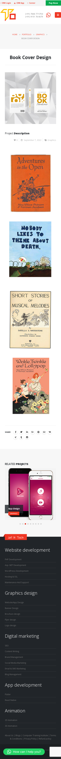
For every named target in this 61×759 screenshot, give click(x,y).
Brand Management (14, 657)
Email (44, 432)
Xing (15, 437)
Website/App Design (14, 602)
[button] (20, 523)
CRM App (20, 3)
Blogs (18, 735)
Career (32, 3)
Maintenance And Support (17, 582)
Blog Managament (13, 674)
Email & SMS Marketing (15, 668)
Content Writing (12, 651)
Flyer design (10, 619)
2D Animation (11, 720)
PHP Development (13, 559)
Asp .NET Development (15, 565)
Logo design (10, 625)
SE (6, 645)
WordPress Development (16, 571)
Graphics (52, 140)
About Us (9, 735)
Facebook (15, 432)
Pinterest (38, 432)
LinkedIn (27, 432)
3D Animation (11, 726)
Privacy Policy (30, 738)
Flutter (8, 694)
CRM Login (6, 3)
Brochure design (12, 614)
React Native (10, 700)
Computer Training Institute (35, 735)
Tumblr (21, 437)
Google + (32, 432)
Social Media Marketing (15, 662)
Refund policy (45, 738)
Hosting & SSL (11, 576)
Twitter (21, 432)
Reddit (27, 437)
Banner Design (11, 608)
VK (49, 432)
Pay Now (53, 2)
